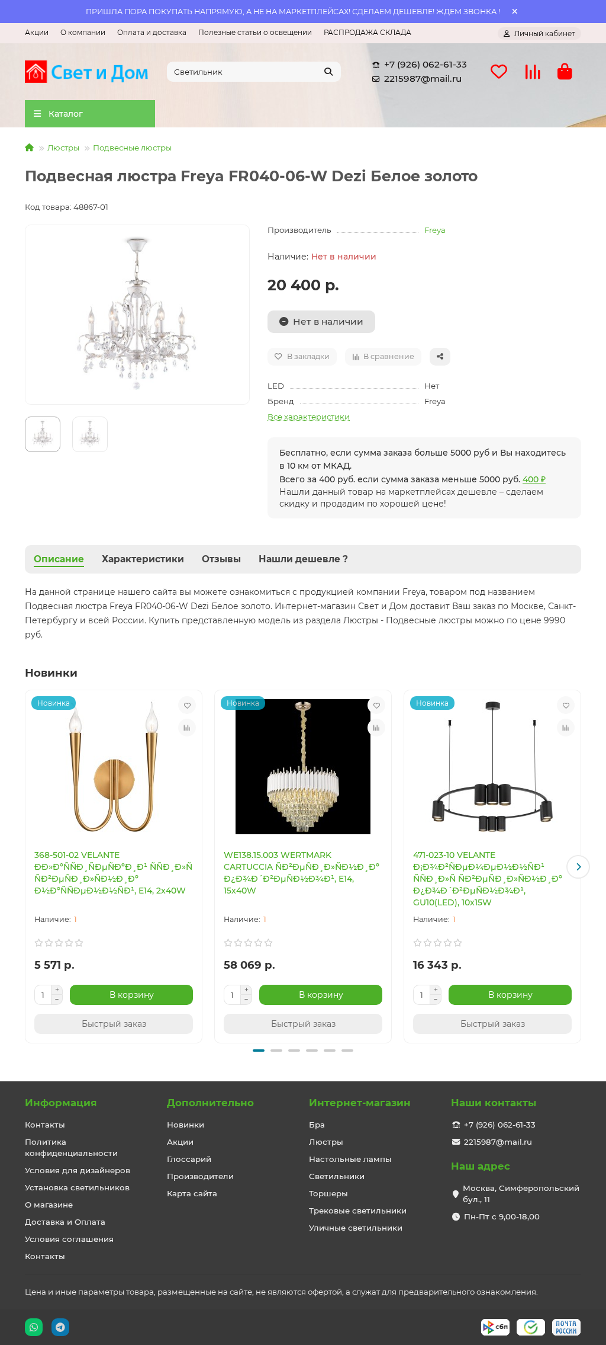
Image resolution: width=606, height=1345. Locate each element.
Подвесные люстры (132, 147)
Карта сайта (192, 1193)
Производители (200, 1176)
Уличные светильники (355, 1227)
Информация (61, 1103)
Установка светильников (77, 1187)
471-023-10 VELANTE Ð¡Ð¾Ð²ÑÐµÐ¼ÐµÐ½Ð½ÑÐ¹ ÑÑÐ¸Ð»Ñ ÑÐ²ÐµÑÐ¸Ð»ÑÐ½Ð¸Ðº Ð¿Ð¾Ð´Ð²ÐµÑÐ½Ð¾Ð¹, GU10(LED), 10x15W (487, 879)
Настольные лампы (350, 1159)
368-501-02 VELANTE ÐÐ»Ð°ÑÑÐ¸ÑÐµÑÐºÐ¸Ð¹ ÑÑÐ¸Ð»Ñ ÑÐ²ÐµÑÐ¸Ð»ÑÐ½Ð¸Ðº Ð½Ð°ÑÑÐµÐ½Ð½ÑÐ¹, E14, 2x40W (113, 873)
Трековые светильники (358, 1210)
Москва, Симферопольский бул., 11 (521, 1193)
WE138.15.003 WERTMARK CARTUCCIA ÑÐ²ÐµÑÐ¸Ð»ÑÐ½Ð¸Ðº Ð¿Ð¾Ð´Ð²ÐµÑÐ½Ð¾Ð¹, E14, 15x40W (301, 873)
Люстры (63, 147)
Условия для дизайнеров (77, 1170)
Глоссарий (189, 1159)
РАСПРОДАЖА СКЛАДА (367, 32)
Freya (435, 230)
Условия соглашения (69, 1239)
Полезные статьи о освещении (255, 32)
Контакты (45, 1124)
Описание (59, 559)
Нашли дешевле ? (303, 559)
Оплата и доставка (151, 32)
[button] (28, 867)
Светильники (337, 1176)
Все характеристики (308, 416)
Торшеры (328, 1193)
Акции (37, 32)
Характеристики (143, 559)
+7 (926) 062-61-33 (425, 64)
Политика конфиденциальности (71, 1147)
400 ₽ (534, 479)
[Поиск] (328, 71)
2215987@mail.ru (423, 78)
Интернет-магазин (360, 1103)
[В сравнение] (187, 727)
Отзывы (221, 559)
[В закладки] (187, 705)
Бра (317, 1124)
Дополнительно (210, 1103)
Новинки (185, 1124)
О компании (82, 32)
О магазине (49, 1204)
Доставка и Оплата (65, 1221)
